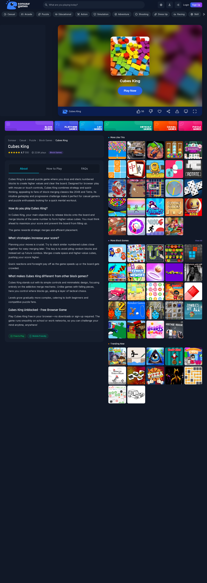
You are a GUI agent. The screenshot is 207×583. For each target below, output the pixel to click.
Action (84, 14)
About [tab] (24, 168)
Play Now (130, 90)
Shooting (143, 14)
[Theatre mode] (186, 111)
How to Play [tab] (54, 168)
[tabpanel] (54, 257)
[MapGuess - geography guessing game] (161, 5)
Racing (181, 14)
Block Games (45, 140)
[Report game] (177, 111)
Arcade (28, 14)
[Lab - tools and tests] (169, 5)
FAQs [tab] (84, 168)
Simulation (103, 14)
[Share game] (168, 111)
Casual (11, 14)
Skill (196, 14)
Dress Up (163, 14)
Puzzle (45, 14)
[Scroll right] (204, 14)
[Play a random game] (178, 5)
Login (186, 4)
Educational (65, 14)
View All (198, 240)
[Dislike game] (151, 111)
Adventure (123, 14)
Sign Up (196, 4)
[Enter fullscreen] (195, 111)
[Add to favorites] (159, 111)
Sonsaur (12, 140)
